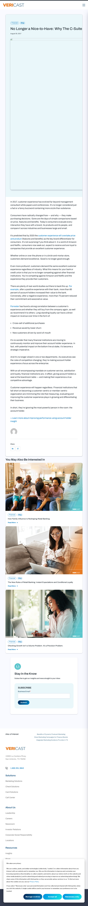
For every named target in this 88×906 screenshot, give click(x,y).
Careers (8, 818)
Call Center (10, 797)
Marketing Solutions (13, 781)
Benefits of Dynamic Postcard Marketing (51, 734)
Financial (15, 23)
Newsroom (10, 824)
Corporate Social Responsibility (18, 835)
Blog (22, 23)
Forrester (14, 306)
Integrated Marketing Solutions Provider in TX (52, 740)
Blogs (7, 859)
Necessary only (72, 897)
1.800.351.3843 (17, 768)
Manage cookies (33, 897)
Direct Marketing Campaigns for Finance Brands (51, 737)
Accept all (52, 897)
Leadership (10, 813)
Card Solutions (11, 792)
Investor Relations (13, 829)
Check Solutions (12, 787)
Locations (9, 840)
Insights (8, 853)
